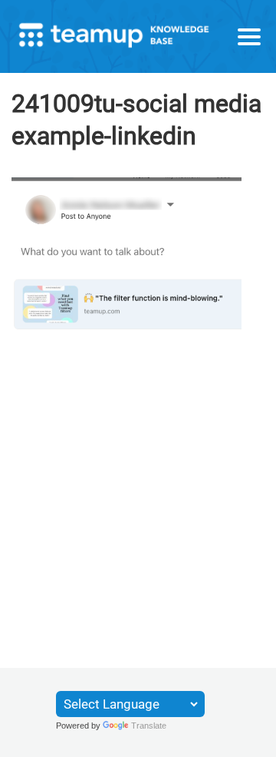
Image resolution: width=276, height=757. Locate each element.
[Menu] (249, 36)
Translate (148, 725)
